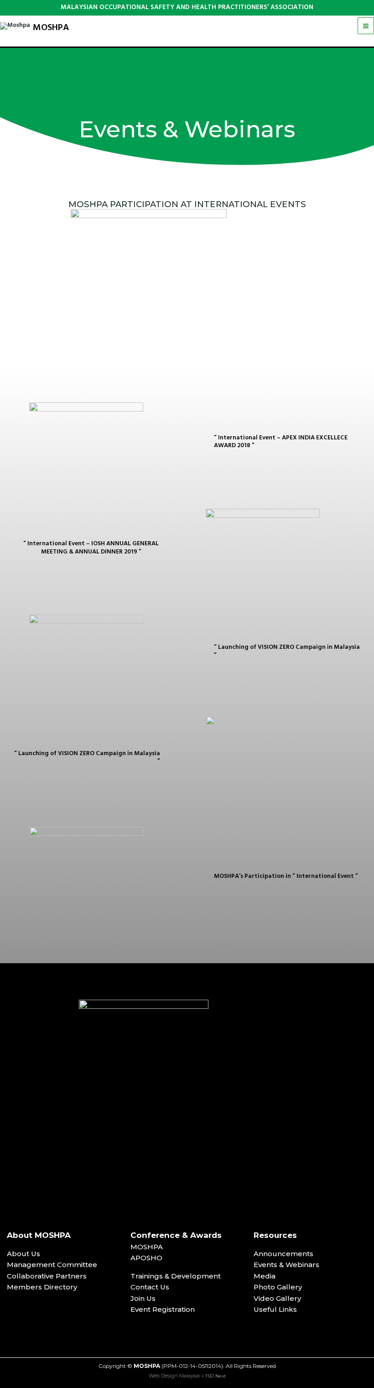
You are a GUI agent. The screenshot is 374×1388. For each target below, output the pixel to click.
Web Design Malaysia (174, 1375)
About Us (23, 1253)
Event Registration (162, 1309)
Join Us (143, 1298)
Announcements (283, 1253)
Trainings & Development (175, 1276)
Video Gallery (277, 1298)
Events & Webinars (286, 1264)
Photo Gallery (278, 1287)
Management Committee (52, 1264)
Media (264, 1276)
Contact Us (149, 1287)
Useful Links (275, 1309)
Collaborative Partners (47, 1276)
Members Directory (42, 1287)
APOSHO (146, 1257)
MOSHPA (51, 28)
